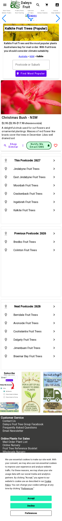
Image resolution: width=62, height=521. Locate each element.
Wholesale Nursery (14, 451)
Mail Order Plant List (15, 442)
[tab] (6, 12)
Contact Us (9, 421)
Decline (31, 506)
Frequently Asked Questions (20, 427)
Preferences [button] (27, 488)
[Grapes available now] (31, 21)
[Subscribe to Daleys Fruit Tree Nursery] (9, 385)
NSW (32, 56)
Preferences (31, 513)
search (38, 5)
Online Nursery (11, 445)
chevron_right (54, 160)
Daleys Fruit (27, 5)
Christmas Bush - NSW (20, 117)
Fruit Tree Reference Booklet (20, 448)
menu (5, 5)
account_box (57, 5)
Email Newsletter (13, 430)
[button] (25, 20)
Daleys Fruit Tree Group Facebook (23, 424)
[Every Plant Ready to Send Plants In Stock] (31, 392)
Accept (31, 498)
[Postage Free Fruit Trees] (9, 407)
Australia (23, 56)
